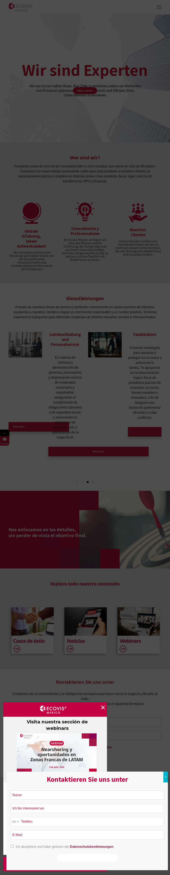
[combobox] (15, 821)
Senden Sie (87, 857)
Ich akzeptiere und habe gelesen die (64, 846)
